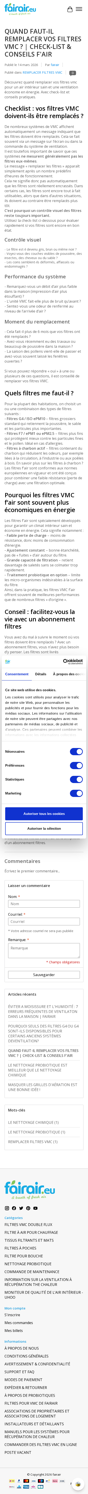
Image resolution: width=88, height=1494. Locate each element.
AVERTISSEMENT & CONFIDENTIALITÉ (37, 1364)
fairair (55, 65)
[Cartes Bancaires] (40, 1487)
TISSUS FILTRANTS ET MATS (29, 1240)
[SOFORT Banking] (55, 1481)
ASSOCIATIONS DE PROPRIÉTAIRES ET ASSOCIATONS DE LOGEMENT (37, 1414)
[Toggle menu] (78, 9)
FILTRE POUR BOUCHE (24, 1256)
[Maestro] (41, 1481)
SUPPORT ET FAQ (19, 1371)
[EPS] (33, 1487)
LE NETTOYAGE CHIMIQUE (33, 1122)
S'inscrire (12, 1314)
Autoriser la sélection (44, 828)
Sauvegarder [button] (44, 974)
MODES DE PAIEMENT (23, 1379)
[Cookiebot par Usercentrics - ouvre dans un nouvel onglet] (63, 662)
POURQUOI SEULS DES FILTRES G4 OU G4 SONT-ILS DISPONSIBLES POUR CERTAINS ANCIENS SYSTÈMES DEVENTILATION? (43, 1033)
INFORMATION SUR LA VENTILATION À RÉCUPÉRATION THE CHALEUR (38, 1282)
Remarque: (18, 939)
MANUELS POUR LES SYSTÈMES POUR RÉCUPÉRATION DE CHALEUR (37, 1434)
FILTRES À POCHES (20, 1248)
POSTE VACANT (18, 1452)
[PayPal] (19, 1481)
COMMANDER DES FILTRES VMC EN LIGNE (41, 1444)
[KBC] (19, 1487)
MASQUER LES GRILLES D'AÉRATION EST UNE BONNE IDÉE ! (42, 1087)
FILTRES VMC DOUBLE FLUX (28, 1224)
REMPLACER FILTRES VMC (42, 72)
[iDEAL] (12, 1481)
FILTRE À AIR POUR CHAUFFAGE (31, 1232)
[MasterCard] (26, 1481)
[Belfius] (12, 1487)
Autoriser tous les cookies (44, 814)
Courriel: (16, 914)
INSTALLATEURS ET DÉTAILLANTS (34, 1423)
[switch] (76, 765)
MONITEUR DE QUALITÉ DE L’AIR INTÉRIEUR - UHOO (44, 1295)
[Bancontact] (48, 1481)
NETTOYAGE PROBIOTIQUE (28, 1263)
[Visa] (34, 1481)
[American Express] (26, 1487)
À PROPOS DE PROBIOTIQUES (30, 1395)
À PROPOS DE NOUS (22, 1348)
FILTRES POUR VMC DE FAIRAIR (31, 1403)
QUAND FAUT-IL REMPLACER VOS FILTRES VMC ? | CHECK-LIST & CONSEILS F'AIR (43, 42)
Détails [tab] (40, 674)
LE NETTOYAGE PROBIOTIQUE (36, 1132)
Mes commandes (19, 1322)
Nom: (14, 896)
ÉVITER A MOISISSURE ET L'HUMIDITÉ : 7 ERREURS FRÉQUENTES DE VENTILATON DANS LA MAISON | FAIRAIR (43, 1011)
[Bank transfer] (62, 1481)
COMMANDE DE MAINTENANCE (32, 1271)
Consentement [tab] (16, 674)
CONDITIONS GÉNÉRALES (27, 1356)
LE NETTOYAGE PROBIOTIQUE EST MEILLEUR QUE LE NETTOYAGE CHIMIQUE (37, 1070)
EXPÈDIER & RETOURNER (26, 1387)
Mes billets (14, 1330)
